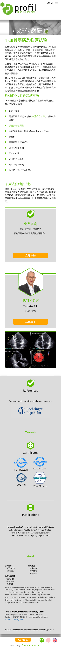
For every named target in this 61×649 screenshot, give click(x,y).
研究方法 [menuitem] (10, 581)
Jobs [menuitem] (12, 645)
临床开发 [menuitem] (10, 578)
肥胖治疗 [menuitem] (33, 573)
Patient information (30, 645)
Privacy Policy (19, 619)
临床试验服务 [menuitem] (10, 576)
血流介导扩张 (38, 116)
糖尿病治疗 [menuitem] (34, 568)
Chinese (48, 642)
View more (30, 432)
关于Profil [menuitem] (11, 568)
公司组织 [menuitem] (8, 565)
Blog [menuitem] (18, 645)
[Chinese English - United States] (51, 639)
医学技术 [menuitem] (33, 571)
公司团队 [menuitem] (10, 571)
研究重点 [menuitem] (31, 565)
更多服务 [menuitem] (10, 584)
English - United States (54, 642)
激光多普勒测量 (16, 125)
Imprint (8, 619)
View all (30, 556)
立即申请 (30, 255)
